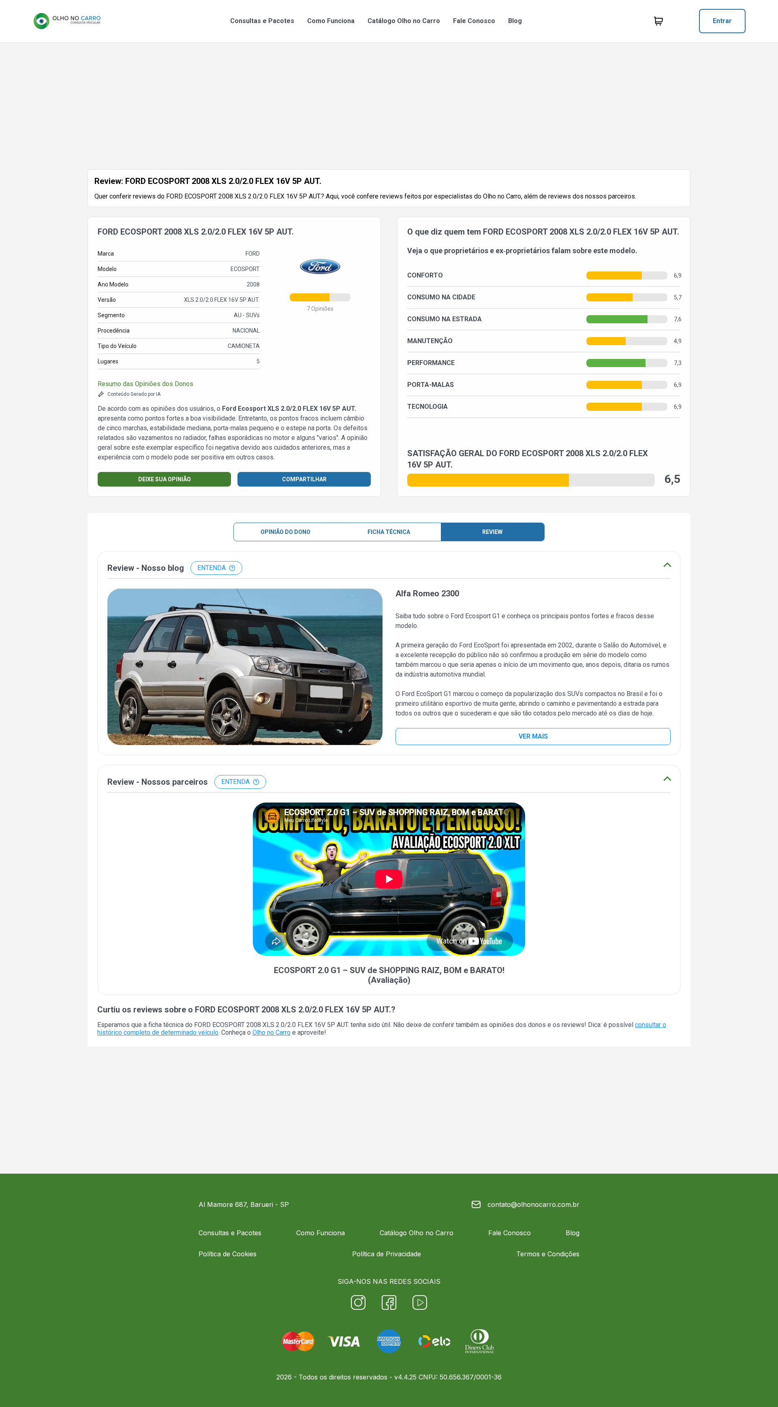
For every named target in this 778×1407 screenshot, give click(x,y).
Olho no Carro (271, 1032)
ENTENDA (211, 568)
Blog (515, 21)
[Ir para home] (66, 21)
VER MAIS (533, 736)
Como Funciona (331, 21)
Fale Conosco (474, 21)
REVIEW (492, 532)
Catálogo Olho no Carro (404, 21)
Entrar (722, 21)
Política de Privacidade (386, 1254)
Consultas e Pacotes (262, 21)
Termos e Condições (547, 1254)
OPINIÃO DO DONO (285, 532)
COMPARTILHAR (304, 479)
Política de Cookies (227, 1254)
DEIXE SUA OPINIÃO (164, 479)
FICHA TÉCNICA (389, 532)
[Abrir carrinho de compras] (658, 21)
